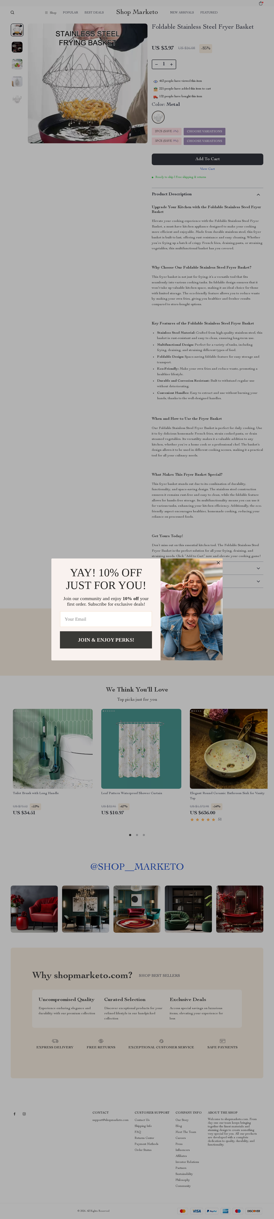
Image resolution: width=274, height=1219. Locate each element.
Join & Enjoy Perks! (106, 640)
